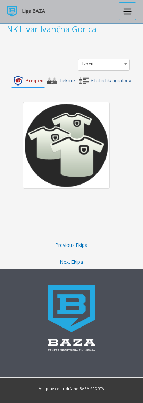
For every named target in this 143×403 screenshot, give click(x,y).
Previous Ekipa (71, 245)
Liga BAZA (33, 11)
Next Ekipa (71, 262)
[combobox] (103, 64)
